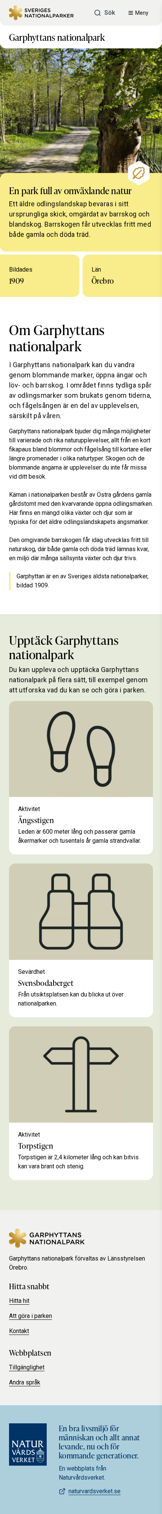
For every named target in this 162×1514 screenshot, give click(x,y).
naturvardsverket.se (95, 1491)
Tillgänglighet (26, 1367)
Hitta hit (19, 1300)
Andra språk (24, 1382)
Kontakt (19, 1331)
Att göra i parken (30, 1315)
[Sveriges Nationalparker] (41, 12)
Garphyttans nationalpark (57, 36)
